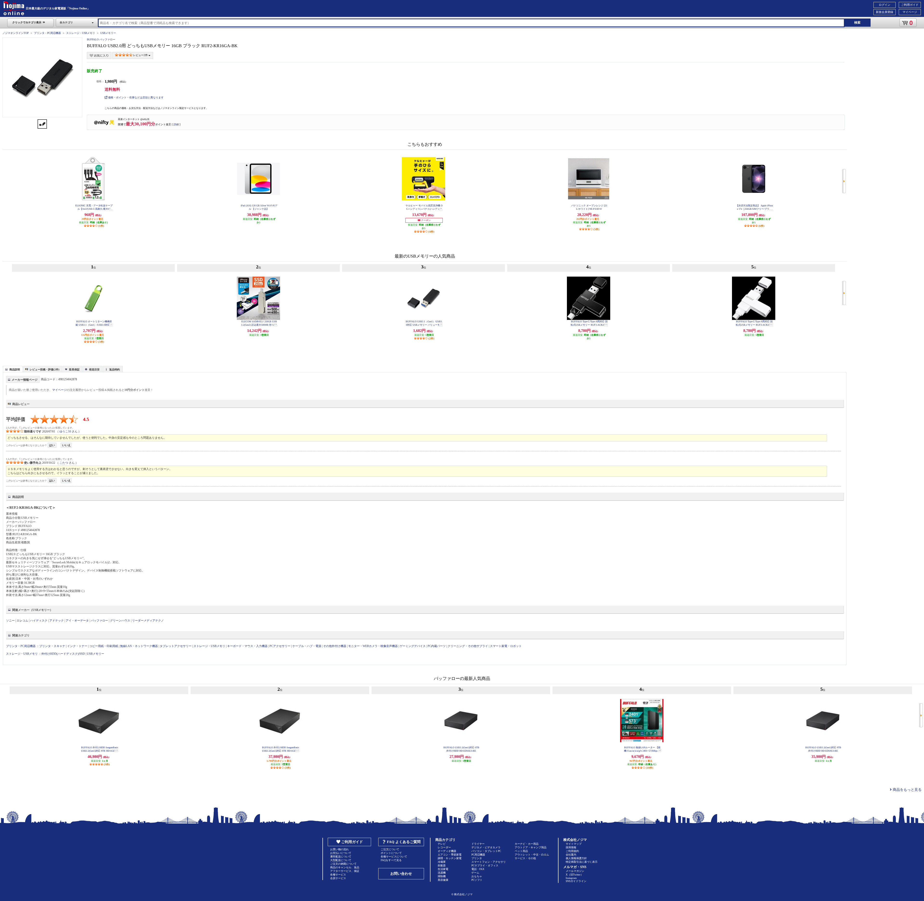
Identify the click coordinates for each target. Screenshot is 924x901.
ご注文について (390, 849)
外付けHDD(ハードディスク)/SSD (63, 653)
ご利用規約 (572, 851)
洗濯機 (442, 872)
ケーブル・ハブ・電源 (306, 646)
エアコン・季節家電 (450, 854)
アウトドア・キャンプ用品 (530, 847)
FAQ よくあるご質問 (404, 842)
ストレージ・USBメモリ (80, 33)
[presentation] (12, 368)
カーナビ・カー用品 (527, 843)
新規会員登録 (884, 12)
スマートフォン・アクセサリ (488, 861)
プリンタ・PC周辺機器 (47, 33)
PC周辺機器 (478, 854)
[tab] (13, 369)
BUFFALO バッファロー (101, 39)
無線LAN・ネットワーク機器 (139, 646)
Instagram (571, 877)
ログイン (884, 4)
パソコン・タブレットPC (486, 851)
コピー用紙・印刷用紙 (103, 646)
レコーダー (444, 847)
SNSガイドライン (576, 881)
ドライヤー (478, 843)
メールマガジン (575, 870)
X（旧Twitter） (574, 874)
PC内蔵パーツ (437, 646)
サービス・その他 (525, 858)
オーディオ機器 (447, 851)
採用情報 (571, 847)
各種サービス (338, 874)
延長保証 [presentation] (74, 369)
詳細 (176, 124)
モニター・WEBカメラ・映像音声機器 (373, 646)
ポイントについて (391, 852)
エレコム (22, 620)
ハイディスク (38, 620)
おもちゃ (476, 876)
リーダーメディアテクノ (148, 620)
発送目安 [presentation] (94, 369)
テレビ (442, 843)
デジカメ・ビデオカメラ (485, 847)
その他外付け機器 (334, 646)
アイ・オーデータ (77, 620)
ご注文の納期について (343, 863)
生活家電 (443, 869)
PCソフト (476, 879)
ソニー (10, 620)
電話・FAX (477, 869)
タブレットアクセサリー (176, 646)
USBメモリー (108, 33)
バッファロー (99, 620)
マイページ (910, 12)
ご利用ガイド (909, 4)
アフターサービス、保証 (344, 870)
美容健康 (443, 879)
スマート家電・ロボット (506, 646)
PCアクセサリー (280, 646)
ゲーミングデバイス (413, 646)
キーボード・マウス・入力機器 (247, 646)
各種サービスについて (394, 856)
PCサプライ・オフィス (484, 865)
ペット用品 (521, 851)
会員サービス (338, 878)
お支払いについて (340, 852)
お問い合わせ (401, 874)
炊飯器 (442, 865)
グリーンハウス (120, 620)
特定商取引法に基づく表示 (581, 861)
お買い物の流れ (339, 849)
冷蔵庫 (442, 861)
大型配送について (340, 860)
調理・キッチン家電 (450, 858)
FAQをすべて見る (391, 860)
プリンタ (476, 858)
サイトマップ (574, 843)
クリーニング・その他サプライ (468, 646)
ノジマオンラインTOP (15, 33)
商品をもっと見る (907, 790)
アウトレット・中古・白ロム (532, 854)
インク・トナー (77, 646)
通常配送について (340, 856)
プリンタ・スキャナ (52, 646)
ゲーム (475, 872)
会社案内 (571, 854)
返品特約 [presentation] (114, 369)
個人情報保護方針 (576, 858)
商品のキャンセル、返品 (344, 867)
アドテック (56, 620)
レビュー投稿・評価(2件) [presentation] (44, 369)
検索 (857, 22)
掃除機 (442, 876)
